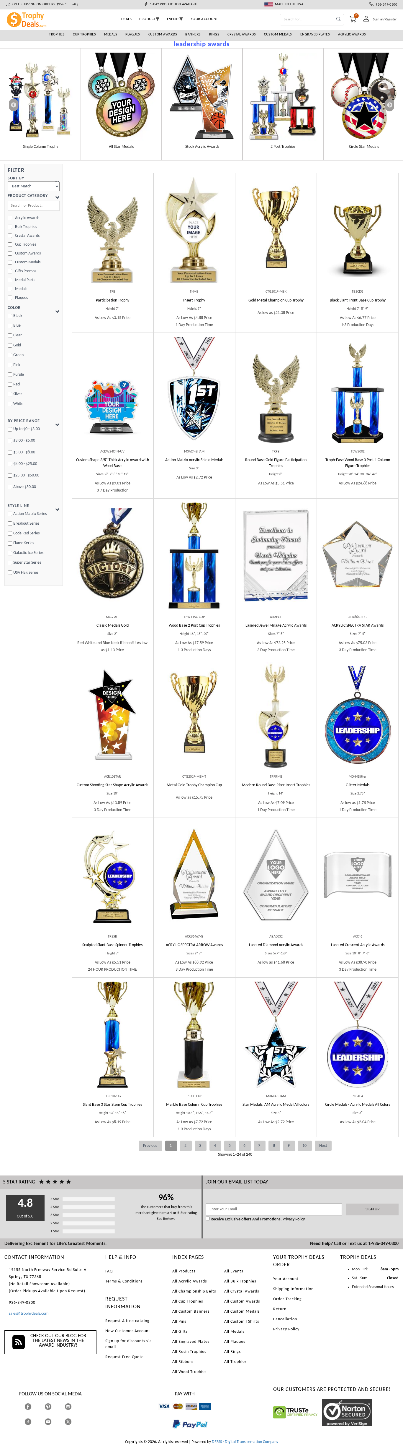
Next (323, 1146)
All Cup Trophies (187, 1301)
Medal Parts (25, 280)
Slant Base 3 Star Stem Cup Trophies (112, 1104)
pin (47, 1413)
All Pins (179, 1321)
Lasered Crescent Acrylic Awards (357, 945)
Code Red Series (26, 533)
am (201, 1413)
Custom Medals (278, 34)
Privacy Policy (293, 1219)
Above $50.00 (24, 487)
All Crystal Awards (241, 1291)
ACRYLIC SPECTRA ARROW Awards (194, 945)
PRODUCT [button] (147, 19)
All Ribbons (183, 1362)
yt (53, 1421)
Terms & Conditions (123, 1281)
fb (34, 1406)
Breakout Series (26, 524)
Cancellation (285, 1319)
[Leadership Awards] (40, 96)
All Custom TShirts (241, 1321)
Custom (112, 463)
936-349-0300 (385, 5)
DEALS (126, 19)
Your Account (286, 1279)
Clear (17, 335)
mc (174, 1413)
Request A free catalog (127, 1321)
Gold (17, 345)
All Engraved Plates (190, 1342)
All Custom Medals (242, 1311)
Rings (214, 34)
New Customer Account (127, 1331)
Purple (18, 375)
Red (16, 384)
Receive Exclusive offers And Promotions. (246, 1219)
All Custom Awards (242, 1301)
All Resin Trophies (189, 1352)
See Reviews (166, 1219)
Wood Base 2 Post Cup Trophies (194, 625)
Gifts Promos (25, 271)
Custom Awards (162, 34)
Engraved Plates (315, 34)
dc (187, 1413)
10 (304, 1146)
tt (33, 1421)
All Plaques (234, 1342)
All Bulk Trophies (240, 1281)
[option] (40, 104)
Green (18, 355)
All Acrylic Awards (189, 1281)
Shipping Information (293, 1289)
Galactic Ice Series (28, 553)
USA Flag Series (25, 573)
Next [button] (389, 105)
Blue (17, 325)
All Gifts (180, 1331)
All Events (233, 1271)
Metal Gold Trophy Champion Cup (194, 785)
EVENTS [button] (173, 19)
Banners (193, 34)
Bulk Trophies (26, 227)
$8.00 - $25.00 (25, 464)
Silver (17, 394)
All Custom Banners (190, 1311)
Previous (150, 1146)
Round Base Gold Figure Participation (276, 463)
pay (173, 1433)
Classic (112, 625)
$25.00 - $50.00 (26, 475)
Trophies (57, 34)
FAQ (75, 4)
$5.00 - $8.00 (24, 452)
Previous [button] (13, 105)
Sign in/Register (385, 19)
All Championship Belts (194, 1291)
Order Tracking (287, 1299)
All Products (183, 1271)
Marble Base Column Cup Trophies (194, 1104)
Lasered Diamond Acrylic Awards (276, 945)
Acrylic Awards (352, 34)
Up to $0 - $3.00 (26, 429)
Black (17, 316)
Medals (110, 34)
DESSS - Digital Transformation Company (245, 1442)
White (18, 404)
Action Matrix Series (30, 514)
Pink (16, 365)
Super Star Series (27, 563)
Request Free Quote (124, 1357)
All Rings (232, 1352)
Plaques (132, 34)
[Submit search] (338, 19)
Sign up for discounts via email (128, 1344)
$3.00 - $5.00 (24, 440)
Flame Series (23, 543)
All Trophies (235, 1362)
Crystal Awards (241, 34)
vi (159, 1413)
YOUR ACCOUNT (204, 19)
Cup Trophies (84, 34)
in (74, 1406)
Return (279, 1309)
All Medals (234, 1331)
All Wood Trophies (189, 1372)
